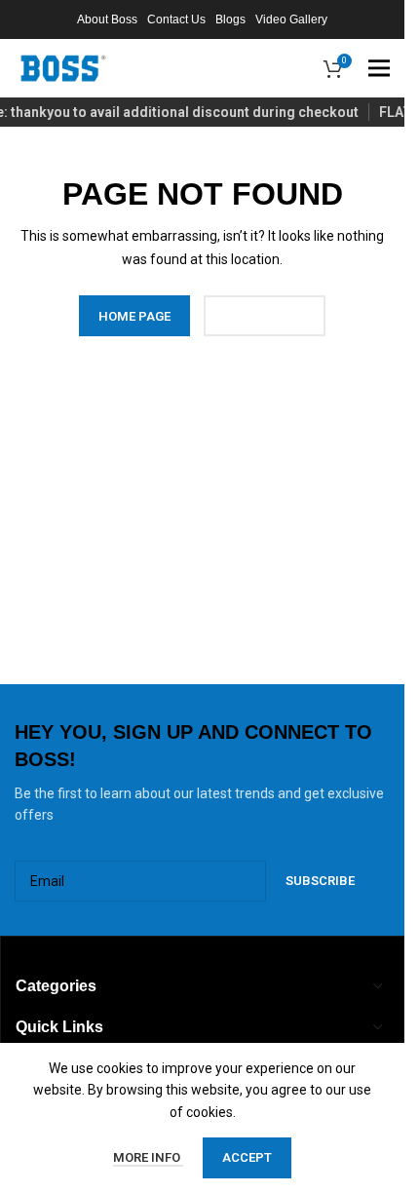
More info (148, 1157)
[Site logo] (63, 67)
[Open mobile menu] (379, 68)
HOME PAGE (134, 316)
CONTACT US (264, 316)
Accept (247, 1157)
